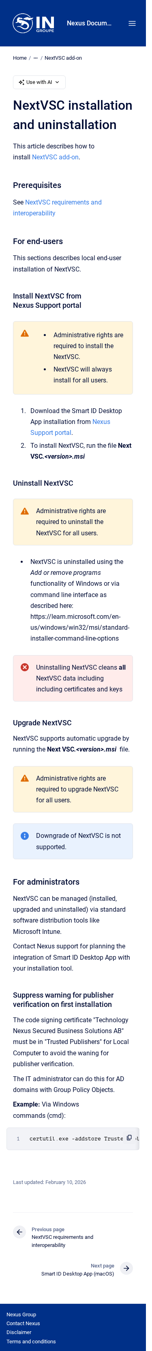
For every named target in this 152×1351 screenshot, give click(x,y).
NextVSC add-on (63, 58)
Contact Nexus (23, 1323)
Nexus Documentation (89, 23)
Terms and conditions (31, 1341)
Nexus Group (21, 1314)
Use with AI (39, 82)
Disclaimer (18, 1332)
